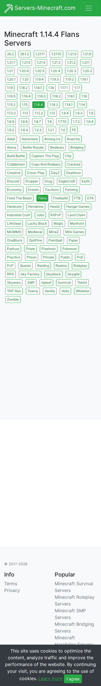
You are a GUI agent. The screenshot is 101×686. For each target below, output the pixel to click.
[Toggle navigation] (89, 8)
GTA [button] (90, 198)
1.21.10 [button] (56, 54)
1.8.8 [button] (23, 121)
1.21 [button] (10, 71)
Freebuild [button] (60, 198)
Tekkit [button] (82, 282)
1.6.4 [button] (89, 121)
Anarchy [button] (73, 139)
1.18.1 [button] (38, 88)
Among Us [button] (52, 139)
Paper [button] (73, 240)
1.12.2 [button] (39, 113)
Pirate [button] (30, 249)
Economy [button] (14, 189)
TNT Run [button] (14, 291)
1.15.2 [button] (11, 104)
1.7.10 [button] (62, 121)
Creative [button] (13, 173)
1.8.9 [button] (10, 121)
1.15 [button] (24, 104)
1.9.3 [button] (78, 113)
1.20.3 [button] (71, 71)
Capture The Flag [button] (45, 156)
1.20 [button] (25, 79)
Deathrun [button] (73, 173)
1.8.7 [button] (37, 121)
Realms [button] (61, 265)
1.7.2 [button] (76, 121)
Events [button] (33, 189)
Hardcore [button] (14, 206)
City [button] (68, 156)
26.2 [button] (10, 54)
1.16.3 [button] (41, 96)
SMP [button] (31, 282)
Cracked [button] (73, 164)
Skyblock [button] (53, 274)
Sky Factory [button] (30, 274)
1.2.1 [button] (51, 130)
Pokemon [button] (69, 249)
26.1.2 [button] (24, 54)
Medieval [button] (35, 232)
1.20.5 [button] (39, 71)
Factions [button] (52, 189)
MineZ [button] (54, 232)
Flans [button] (42, 198)
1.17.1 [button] (64, 88)
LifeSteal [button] (14, 223)
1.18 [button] (51, 88)
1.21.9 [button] (72, 54)
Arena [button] (11, 147)
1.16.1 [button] (71, 96)
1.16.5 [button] (11, 96)
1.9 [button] (91, 113)
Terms (10, 583)
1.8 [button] (49, 121)
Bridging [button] (76, 147)
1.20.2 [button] (87, 71)
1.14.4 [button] (38, 104)
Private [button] (48, 257)
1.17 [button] (77, 88)
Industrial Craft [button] (18, 215)
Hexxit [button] (55, 206)
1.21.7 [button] (11, 62)
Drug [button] (48, 181)
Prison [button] (31, 257)
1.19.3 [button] (54, 79)
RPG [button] (10, 274)
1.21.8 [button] (87, 54)
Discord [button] (13, 181)
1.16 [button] (84, 96)
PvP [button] (10, 265)
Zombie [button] (13, 299)
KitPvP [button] (55, 215)
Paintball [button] (55, 240)
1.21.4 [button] (41, 62)
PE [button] (74, 130)
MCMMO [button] (14, 232)
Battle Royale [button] (33, 147)
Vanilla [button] (50, 291)
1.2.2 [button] (38, 130)
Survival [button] (64, 282)
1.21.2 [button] (71, 62)
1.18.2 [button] (23, 88)
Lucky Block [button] (37, 223)
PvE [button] (80, 257)
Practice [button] (13, 257)
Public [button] (65, 257)
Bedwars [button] (57, 147)
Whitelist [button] (82, 291)
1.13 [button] (25, 113)
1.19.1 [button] (84, 79)
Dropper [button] (32, 181)
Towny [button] (32, 291)
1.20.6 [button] (24, 71)
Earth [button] (86, 181)
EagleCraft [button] (67, 181)
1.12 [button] (52, 113)
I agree (72, 678)
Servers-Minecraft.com (44, 8)
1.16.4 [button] (26, 96)
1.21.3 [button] (56, 62)
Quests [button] (25, 265)
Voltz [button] (65, 291)
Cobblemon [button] (16, 164)
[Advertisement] (50, 354)
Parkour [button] (13, 249)
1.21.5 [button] (26, 62)
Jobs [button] (40, 215)
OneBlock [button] (14, 240)
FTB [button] (77, 198)
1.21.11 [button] (40, 54)
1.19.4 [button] (39, 79)
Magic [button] (58, 223)
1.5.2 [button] (10, 130)
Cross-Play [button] (36, 173)
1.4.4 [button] (24, 130)
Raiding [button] (43, 265)
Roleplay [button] (80, 265)
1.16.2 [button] (56, 96)
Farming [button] (71, 189)
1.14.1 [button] (69, 104)
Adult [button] (11, 139)
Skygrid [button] (73, 274)
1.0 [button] (63, 130)
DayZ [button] (55, 173)
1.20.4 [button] (55, 71)
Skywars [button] (14, 282)
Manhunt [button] (77, 223)
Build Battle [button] (16, 156)
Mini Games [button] (74, 232)
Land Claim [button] (76, 215)
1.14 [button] (82, 104)
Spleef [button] (46, 282)
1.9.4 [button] (65, 113)
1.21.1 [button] (86, 62)
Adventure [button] (30, 139)
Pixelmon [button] (49, 249)
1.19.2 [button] (69, 79)
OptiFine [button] (35, 240)
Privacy (12, 590)
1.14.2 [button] (53, 104)
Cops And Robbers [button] (45, 164)
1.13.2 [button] (11, 113)
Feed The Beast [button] (19, 198)
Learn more (50, 678)
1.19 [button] (10, 88)
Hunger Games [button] (77, 206)
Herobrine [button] (35, 206)
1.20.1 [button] (11, 79)
